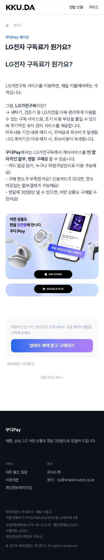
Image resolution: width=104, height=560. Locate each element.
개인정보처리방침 (19, 487)
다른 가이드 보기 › (52, 378)
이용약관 (12, 480)
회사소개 (53, 472)
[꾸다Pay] (20, 7)
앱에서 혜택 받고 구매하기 (52, 345)
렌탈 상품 (76, 7)
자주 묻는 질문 (16, 472)
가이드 (93, 7)
